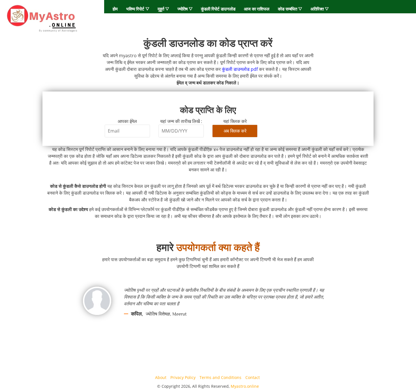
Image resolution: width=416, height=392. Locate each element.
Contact (252, 377)
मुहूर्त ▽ (163, 9)
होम (115, 9)
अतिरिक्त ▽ (319, 9)
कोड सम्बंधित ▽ (290, 9)
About (160, 377)
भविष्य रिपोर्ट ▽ (137, 9)
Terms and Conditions (220, 377)
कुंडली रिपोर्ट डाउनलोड (218, 9)
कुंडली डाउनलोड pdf (240, 69)
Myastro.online (245, 386)
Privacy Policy (183, 377)
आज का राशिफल (256, 9)
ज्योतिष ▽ (184, 9)
